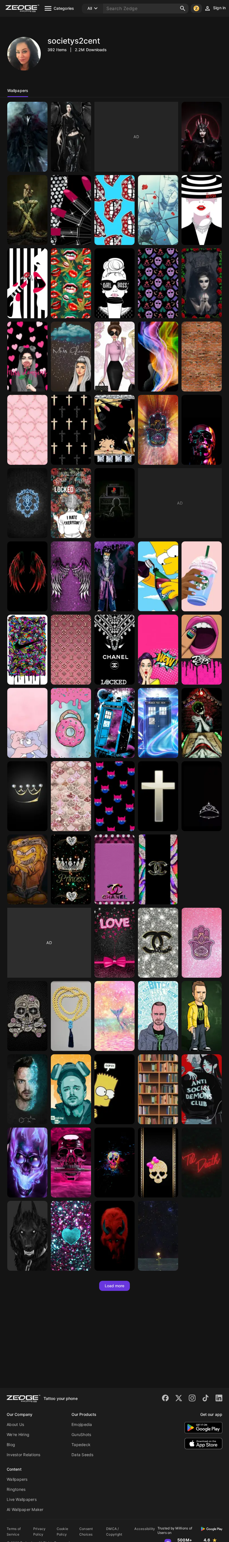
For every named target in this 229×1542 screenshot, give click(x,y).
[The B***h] (202, 210)
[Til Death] (202, 1162)
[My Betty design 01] (114, 430)
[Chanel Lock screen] (114, 650)
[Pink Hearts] (27, 430)
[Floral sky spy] (158, 1236)
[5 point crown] (27, 796)
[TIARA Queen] (202, 796)
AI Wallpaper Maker (25, 1509)
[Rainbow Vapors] (158, 357)
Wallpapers (17, 1479)
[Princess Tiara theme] (71, 869)
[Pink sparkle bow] (114, 943)
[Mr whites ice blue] (158, 210)
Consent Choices (86, 1531)
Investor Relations (23, 1454)
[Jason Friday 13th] (158, 283)
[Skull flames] (27, 1162)
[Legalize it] (114, 210)
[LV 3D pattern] (71, 650)
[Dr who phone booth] (114, 723)
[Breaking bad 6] (158, 1016)
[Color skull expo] (114, 1162)
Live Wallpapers (22, 1499)
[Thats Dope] (202, 650)
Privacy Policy (39, 1531)
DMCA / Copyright (114, 1531)
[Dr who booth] (158, 723)
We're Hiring (18, 1434)
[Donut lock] (71, 723)
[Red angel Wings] (27, 576)
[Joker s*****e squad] (114, 576)
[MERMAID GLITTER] (114, 1016)
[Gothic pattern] (27, 137)
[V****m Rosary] (71, 1016)
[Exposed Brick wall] (202, 357)
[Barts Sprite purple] (158, 576)
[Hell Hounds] (114, 1236)
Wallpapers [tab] (17, 90)
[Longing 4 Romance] (27, 357)
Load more (115, 1285)
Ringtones (16, 1489)
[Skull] (202, 430)
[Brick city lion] (27, 503)
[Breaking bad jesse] (27, 1089)
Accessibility (144, 1529)
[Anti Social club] (202, 1089)
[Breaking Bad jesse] (71, 1089)
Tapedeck (80, 1444)
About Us (15, 1424)
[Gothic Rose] (202, 283)
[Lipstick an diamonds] (71, 210)
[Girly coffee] (114, 357)
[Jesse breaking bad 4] (202, 1016)
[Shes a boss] (114, 283)
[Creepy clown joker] (202, 723)
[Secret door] (158, 1089)
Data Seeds (82, 1454)
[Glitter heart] (71, 1236)
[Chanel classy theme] (114, 869)
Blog (11, 1444)
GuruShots (81, 1434)
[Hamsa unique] (202, 943)
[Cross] (158, 796)
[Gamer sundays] (114, 503)
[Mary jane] (71, 283)
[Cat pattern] (114, 796)
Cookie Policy (62, 1531)
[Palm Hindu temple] (158, 430)
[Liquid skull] (71, 1162)
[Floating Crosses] (71, 430)
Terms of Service (14, 1531)
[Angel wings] (71, 576)
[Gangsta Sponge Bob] (27, 869)
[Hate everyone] (71, 503)
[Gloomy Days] (71, 357)
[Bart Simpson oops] (114, 1089)
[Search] (182, 8)
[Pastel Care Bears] (27, 723)
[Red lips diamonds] (27, 283)
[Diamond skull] (27, 1016)
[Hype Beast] (27, 650)
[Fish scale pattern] (71, 796)
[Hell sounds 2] (27, 1236)
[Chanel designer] (158, 943)
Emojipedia (81, 1424)
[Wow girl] (158, 650)
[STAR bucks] (202, 576)
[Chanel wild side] (158, 869)
